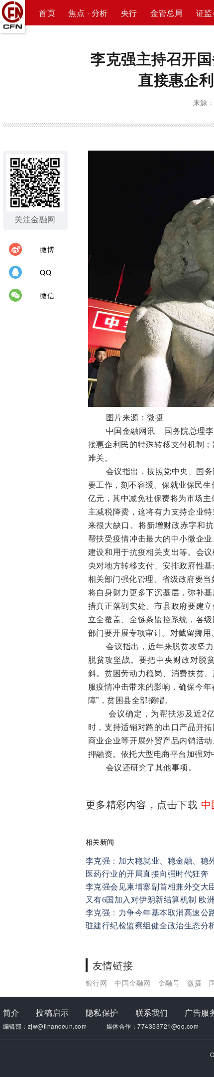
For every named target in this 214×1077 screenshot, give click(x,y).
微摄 (194, 983)
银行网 (96, 983)
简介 (11, 1012)
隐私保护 (102, 1012)
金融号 (169, 983)
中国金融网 (132, 983)
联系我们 (151, 1012)
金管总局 (166, 12)
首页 (47, 12)
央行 (129, 12)
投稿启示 (52, 1012)
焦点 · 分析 (88, 12)
